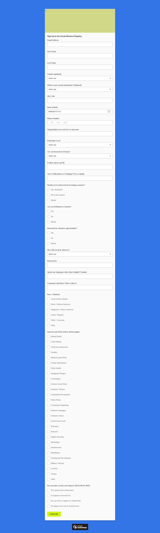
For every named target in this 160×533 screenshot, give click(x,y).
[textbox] (80, 111)
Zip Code (51, 96)
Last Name (52, 62)
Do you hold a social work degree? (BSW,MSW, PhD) (68, 486)
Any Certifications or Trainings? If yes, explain (65, 174)
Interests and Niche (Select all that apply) (63, 332)
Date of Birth (52, 107)
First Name (52, 51)
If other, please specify (56, 163)
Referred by (52, 261)
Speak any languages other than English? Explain (67, 272)
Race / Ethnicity (53, 294)
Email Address (53, 40)
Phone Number (53, 118)
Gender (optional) (54, 74)
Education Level (53, 141)
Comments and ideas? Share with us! (62, 283)
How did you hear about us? (58, 250)
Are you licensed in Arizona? (58, 152)
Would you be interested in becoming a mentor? (66, 185)
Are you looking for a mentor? (59, 207)
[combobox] (80, 111)
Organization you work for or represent (63, 129)
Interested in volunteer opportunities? (62, 228)
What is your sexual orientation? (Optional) (64, 85)
